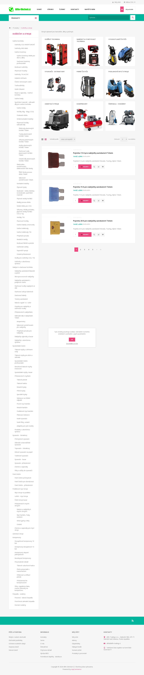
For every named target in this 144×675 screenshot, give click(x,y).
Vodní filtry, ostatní (23, 422)
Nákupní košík (76, 647)
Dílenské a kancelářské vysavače (56, 78)
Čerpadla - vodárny (117, 104)
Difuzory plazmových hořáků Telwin (26, 141)
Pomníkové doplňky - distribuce (51, 657)
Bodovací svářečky (51, 52)
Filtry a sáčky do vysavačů (23, 470)
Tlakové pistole (22, 380)
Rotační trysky (21, 387)
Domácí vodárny (114, 114)
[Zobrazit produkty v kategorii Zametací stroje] (56, 116)
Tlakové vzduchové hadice (26, 566)
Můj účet (117, 2)
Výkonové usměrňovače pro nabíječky (25, 326)
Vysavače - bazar (20, 459)
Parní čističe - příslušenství (86, 81)
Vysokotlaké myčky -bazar (117, 59)
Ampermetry (21, 321)
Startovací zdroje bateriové (86, 61)
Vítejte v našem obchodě (17, 637)
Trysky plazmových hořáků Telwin (25, 135)
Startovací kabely (20, 295)
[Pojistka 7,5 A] (56, 160)
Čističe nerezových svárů (23, 82)
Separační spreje (22, 250)
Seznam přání (76, 650)
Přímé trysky (21, 391)
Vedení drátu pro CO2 (24, 206)
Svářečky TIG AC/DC (22, 74)
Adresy (74, 640)
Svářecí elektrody (22, 228)
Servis (42, 640)
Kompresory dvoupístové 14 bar (88, 111)
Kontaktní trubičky (23, 183)
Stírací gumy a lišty (23, 521)
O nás (42, 644)
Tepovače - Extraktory (52, 81)
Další (97, 249)
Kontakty (43, 637)
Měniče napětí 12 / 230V (23, 303)
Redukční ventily (22, 239)
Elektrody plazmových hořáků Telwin (26, 129)
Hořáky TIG (21, 217)
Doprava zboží (14, 647)
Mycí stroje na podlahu (116, 75)
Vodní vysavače (22, 419)
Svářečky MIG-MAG (51, 46)
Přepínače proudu (23, 236)
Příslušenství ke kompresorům (22, 582)
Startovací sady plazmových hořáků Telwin (25, 153)
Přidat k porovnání (98, 167)
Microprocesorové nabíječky (86, 50)
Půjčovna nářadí (46, 650)
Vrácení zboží (13, 650)
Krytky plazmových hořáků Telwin (25, 146)
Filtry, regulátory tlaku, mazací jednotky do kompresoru (22, 588)
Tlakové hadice (22, 383)
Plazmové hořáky (23, 221)
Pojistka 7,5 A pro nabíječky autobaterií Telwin (93, 153)
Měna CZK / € (130, 2)
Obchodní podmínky (15, 640)
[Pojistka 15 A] (56, 194)
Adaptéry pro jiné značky (25, 426)
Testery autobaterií (21, 299)
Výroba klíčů (44, 653)
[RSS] (132, 620)
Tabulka (42, 139)
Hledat (132, 17)
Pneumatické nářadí (83, 120)
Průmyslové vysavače (52, 75)
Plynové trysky (22, 187)
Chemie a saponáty (21, 467)
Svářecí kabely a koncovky (26, 225)
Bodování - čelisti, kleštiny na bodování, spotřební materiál (25, 193)
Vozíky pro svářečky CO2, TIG (25, 258)
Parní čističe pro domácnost (86, 78)
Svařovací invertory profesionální (23, 62)
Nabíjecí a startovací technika (23, 267)
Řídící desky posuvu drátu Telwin (25, 173)
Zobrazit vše (49, 58)
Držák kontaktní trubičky (25, 119)
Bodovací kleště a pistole (25, 243)
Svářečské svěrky (22, 247)
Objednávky (76, 644)
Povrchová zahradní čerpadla (118, 111)
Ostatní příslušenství (24, 254)
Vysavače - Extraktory (55, 71)
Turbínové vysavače (51, 88)
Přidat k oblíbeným (103, 167)
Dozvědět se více (72, 344)
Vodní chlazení (19, 89)
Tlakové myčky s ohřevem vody (119, 43)
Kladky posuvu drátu (24, 202)
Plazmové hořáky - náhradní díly (23, 124)
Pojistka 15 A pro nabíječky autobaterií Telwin (92, 187)
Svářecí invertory (50, 49)
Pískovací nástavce (23, 415)
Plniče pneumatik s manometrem (23, 570)
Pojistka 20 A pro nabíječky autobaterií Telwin (92, 221)
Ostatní (19, 524)
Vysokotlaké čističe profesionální (119, 51)
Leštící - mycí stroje (115, 78)
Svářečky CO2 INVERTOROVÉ (55, 43)
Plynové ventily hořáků (24, 199)
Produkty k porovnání (79, 653)
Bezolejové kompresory (85, 117)
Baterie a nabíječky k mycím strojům (24, 510)
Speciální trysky (22, 394)
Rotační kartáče (22, 407)
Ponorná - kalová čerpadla (117, 108)
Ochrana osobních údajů (17, 644)
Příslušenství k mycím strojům (118, 85)
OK (72, 339)
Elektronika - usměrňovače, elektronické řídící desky (25, 166)
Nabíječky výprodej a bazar (24, 336)
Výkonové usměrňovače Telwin (26, 179)
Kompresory (82, 104)
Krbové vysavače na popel (54, 85)
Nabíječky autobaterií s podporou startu (22, 281)
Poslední (100, 249)
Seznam (45, 139)
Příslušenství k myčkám (23, 376)
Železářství (44, 647)
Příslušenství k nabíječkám (24, 312)
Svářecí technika (52, 39)
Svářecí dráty (21, 108)
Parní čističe (82, 71)
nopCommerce (76, 669)
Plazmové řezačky (51, 55)
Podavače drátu (22, 115)
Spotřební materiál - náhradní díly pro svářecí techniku (25, 103)
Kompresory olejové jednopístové (88, 114)
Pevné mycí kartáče (23, 404)
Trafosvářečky (19, 85)
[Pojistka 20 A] (56, 228)
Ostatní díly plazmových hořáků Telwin (27, 160)
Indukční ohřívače (21, 78)
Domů (10, 28)
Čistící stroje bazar (114, 81)
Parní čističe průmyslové (85, 75)
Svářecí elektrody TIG (24, 232)
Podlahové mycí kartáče (25, 411)
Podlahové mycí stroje (118, 71)
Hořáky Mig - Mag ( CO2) (25, 112)
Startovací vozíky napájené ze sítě (88, 58)
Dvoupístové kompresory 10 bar (88, 108)
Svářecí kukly (19, 99)
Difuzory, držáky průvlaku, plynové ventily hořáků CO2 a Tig (25, 212)
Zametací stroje (52, 104)
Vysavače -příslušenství (22, 463)
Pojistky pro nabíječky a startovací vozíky (23, 307)
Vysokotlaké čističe (117, 39)
